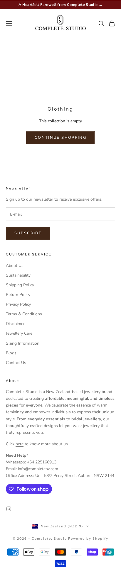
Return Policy (18, 294)
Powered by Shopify (88, 538)
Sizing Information (22, 343)
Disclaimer (15, 323)
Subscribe (28, 233)
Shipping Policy (20, 285)
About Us (14, 265)
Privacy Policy (18, 304)
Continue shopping (60, 137)
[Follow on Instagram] (9, 509)
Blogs (11, 353)
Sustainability (18, 275)
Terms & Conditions (24, 314)
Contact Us (16, 362)
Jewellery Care (19, 333)
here (19, 444)
